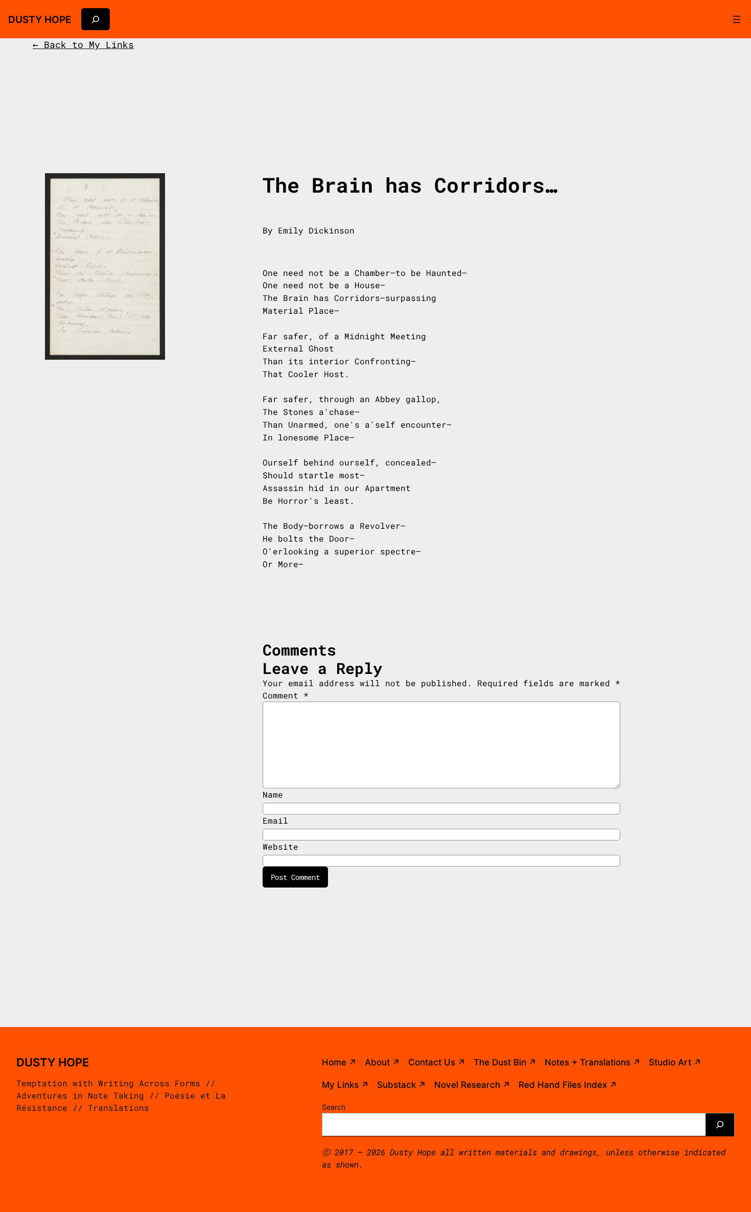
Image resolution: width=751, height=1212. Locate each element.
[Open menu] (737, 19)
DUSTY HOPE (40, 19)
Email (275, 820)
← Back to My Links (83, 45)
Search (333, 1107)
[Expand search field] (95, 19)
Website (280, 846)
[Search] (720, 1124)
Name (273, 794)
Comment (286, 695)
